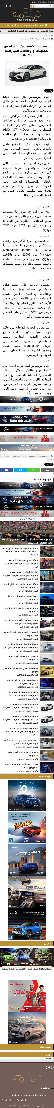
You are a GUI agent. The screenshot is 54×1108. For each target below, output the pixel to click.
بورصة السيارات (43, 777)
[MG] (27, 892)
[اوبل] (27, 410)
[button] (29, 975)
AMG (6, 129)
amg (7, 456)
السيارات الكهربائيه (43, 35)
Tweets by (50, 1058)
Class (33, 138)
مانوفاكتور (29, 110)
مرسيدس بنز (43, 456)
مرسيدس (35, 96)
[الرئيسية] (46, 25)
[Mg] (27, 448)
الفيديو (47, 943)
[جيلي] (27, 420)
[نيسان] (27, 430)
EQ (5, 96)
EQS (24, 456)
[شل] (27, 439)
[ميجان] (27, 400)
